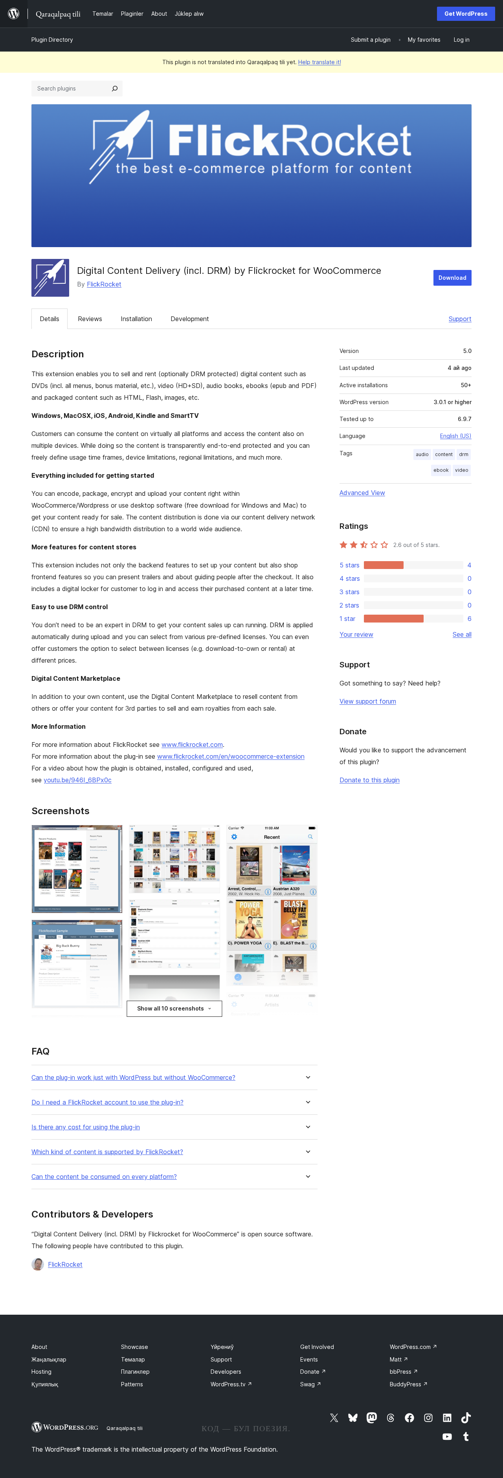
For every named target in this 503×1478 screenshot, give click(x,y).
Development (190, 319)
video (461, 470)
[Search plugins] (115, 88)
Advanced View (362, 493)
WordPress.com (413, 1346)
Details (49, 319)
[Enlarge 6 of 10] (209, 910)
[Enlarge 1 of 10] (112, 835)
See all (462, 634)
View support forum (368, 701)
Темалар (133, 1359)
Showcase (134, 1346)
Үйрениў (222, 1346)
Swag (310, 1384)
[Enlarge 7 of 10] (209, 985)
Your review (356, 634)
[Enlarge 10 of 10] (307, 1003)
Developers (226, 1371)
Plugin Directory (52, 39)
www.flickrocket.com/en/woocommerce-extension (231, 756)
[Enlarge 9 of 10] (307, 835)
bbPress (404, 1371)
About (39, 1346)
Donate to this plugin (370, 780)
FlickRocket (104, 284)
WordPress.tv (231, 1384)
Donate (313, 1371)
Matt (399, 1359)
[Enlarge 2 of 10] (112, 930)
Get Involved (317, 1346)
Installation (136, 319)
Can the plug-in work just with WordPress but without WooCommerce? (133, 1077)
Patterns (132, 1384)
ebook (441, 470)
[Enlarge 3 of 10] (112, 1025)
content (444, 454)
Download (452, 277)
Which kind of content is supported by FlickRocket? (107, 1152)
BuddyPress (409, 1384)
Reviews (90, 319)
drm (463, 454)
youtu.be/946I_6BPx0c (78, 780)
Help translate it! (319, 62)
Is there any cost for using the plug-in (85, 1127)
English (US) (456, 435)
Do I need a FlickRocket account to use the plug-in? (107, 1102)
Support (460, 319)
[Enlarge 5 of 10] (209, 835)
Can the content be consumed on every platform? (104, 1177)
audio (422, 454)
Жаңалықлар (48, 1359)
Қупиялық (44, 1384)
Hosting (41, 1371)
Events (309, 1359)
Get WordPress (466, 13)
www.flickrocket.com (192, 744)
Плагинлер (135, 1371)
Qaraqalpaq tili (124, 1428)
